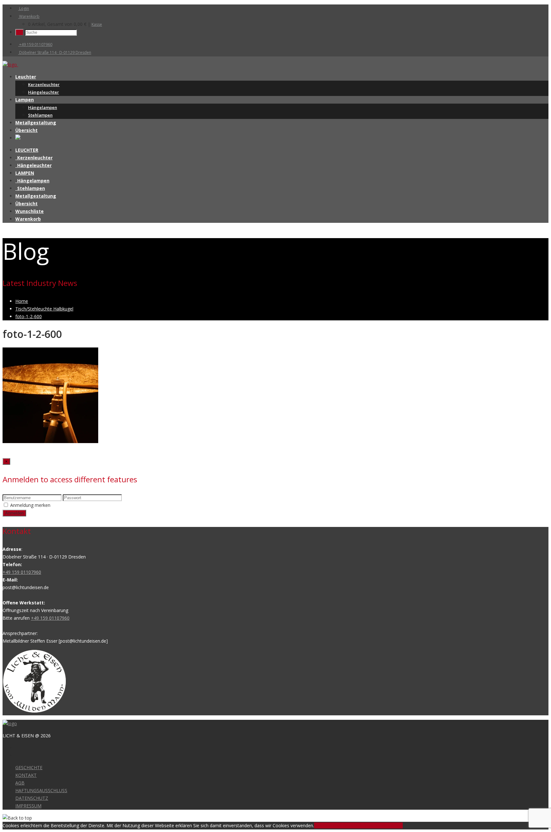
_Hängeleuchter (33, 165)
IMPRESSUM (28, 806)
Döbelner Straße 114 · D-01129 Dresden (54, 52)
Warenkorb (29, 16)
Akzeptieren (326, 825)
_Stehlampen (30, 188)
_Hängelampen (32, 181)
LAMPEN (24, 173)
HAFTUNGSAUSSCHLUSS (41, 790)
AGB (20, 783)
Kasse (97, 24)
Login (23, 8)
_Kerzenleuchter (34, 158)
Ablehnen (347, 825)
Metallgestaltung (35, 123)
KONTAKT (26, 775)
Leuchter (25, 77)
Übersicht (26, 130)
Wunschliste (29, 211)
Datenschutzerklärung (380, 825)
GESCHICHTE (28, 767)
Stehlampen (40, 115)
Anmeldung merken (30, 505)
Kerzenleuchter (44, 84)
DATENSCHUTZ (31, 798)
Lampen (24, 100)
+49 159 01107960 (35, 44)
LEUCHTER (26, 150)
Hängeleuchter (43, 92)
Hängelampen (42, 107)
